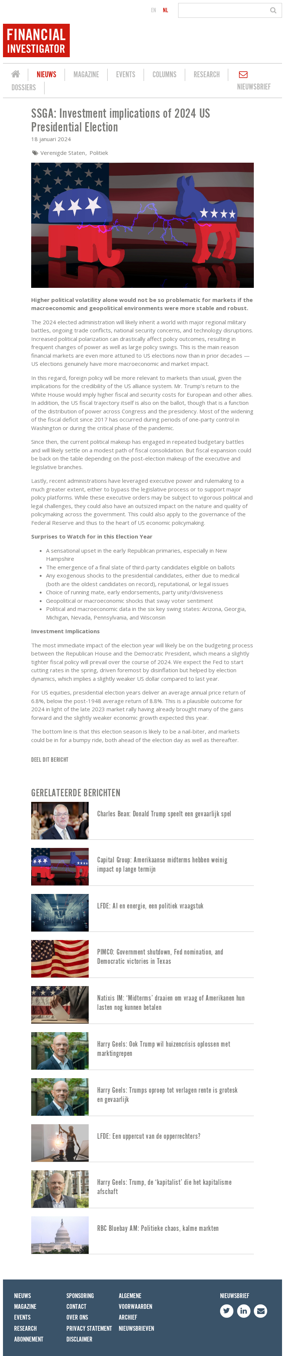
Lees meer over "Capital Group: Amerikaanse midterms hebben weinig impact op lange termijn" (142, 866)
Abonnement (28, 1339)
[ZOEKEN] (274, 10)
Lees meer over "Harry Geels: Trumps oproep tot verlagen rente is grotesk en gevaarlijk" (142, 1097)
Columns (165, 75)
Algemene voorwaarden (135, 1301)
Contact (76, 1306)
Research (207, 75)
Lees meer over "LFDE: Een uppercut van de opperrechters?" (142, 1143)
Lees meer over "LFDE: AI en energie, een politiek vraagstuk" (142, 912)
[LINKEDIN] (243, 1311)
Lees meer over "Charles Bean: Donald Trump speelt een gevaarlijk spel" (142, 820)
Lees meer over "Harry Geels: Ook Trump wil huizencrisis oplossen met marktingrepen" (142, 1051)
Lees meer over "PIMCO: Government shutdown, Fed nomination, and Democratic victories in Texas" (142, 959)
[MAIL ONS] (260, 1311)
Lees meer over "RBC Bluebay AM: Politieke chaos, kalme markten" (142, 1235)
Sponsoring (80, 1296)
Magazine (86, 75)
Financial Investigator (15, 75)
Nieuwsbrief (254, 87)
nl (165, 10)
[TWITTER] (226, 1311)
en (153, 10)
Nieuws (46, 75)
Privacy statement (89, 1328)
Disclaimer (79, 1339)
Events (125, 75)
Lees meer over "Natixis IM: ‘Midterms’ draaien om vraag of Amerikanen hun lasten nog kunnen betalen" (142, 1005)
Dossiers (24, 88)
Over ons (77, 1317)
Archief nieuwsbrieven (136, 1323)
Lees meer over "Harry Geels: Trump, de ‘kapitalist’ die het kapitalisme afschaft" (142, 1189)
